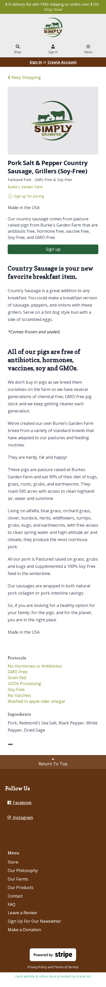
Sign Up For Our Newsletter (34, 921)
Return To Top (53, 764)
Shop (17, 52)
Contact (15, 896)
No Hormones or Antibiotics (35, 666)
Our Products (20, 887)
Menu (88, 52)
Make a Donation (24, 929)
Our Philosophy (23, 870)
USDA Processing (24, 683)
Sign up (53, 249)
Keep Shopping (25, 77)
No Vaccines (19, 695)
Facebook (22, 802)
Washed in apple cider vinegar (37, 701)
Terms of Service (66, 967)
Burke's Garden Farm (25, 186)
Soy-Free (16, 689)
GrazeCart (83, 976)
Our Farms (18, 879)
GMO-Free (18, 672)
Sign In (53, 52)
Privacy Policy (37, 967)
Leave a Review (22, 913)
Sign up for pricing (29, 196)
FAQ (11, 904)
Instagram (22, 817)
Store (13, 862)
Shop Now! (53, 9)
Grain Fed (17, 677)
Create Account (62, 62)
